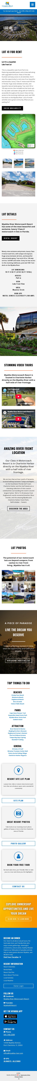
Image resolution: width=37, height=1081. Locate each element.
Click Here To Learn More (18, 919)
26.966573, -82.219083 (12, 1061)
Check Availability (12, 108)
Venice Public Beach (17, 704)
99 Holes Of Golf (17, 749)
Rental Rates (8, 970)
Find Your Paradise (11, 957)
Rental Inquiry (11, 238)
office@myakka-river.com (13, 1053)
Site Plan (18, 800)
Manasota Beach (17, 697)
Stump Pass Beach (17, 695)
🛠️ (18, 1078)
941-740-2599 (9, 1034)
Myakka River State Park (17, 717)
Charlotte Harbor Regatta (17, 755)
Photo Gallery (18, 843)
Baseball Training (17, 739)
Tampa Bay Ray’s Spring (18, 737)
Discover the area (18, 508)
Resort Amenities (9, 967)
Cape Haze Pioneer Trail (18, 713)
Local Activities (8, 978)
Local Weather (8, 981)
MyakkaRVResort (10, 1005)
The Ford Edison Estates (17, 735)
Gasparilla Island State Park (17, 715)
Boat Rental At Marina (17, 729)
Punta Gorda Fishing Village (17, 753)
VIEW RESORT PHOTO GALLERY (18, 661)
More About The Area (11, 975)
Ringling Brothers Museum (17, 731)
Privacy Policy (19, 1077)
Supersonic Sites (25, 1075)
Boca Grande (17, 701)
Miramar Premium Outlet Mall (18, 751)
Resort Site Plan (9, 972)
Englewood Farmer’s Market (17, 733)
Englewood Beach (18, 699)
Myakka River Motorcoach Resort (16, 999)
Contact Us (18, 886)
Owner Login (18, 986)
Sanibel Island (17, 719)
